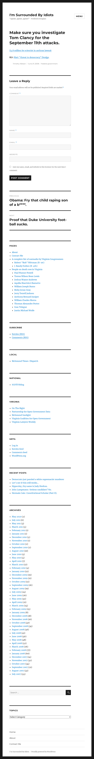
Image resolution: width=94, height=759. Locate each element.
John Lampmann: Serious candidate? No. (32, 489)
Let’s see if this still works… (25, 483)
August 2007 (18, 670)
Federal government (49, 64)
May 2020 (16, 516)
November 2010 (19, 540)
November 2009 (20, 578)
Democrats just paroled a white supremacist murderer (38, 479)
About (15, 252)
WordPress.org (19, 456)
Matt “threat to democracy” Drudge (31, 57)
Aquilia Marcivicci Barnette (27, 283)
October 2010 (18, 544)
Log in (15, 445)
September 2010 (20, 547)
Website (13, 154)
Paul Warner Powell (23, 273)
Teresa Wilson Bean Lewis (26, 276)
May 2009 (17, 599)
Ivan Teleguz (20, 307)
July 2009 (16, 592)
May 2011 (16, 523)
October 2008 (18, 623)
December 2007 (19, 657)
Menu (79, 16)
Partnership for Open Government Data (31, 411)
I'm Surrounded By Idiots (31, 15)
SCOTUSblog (18, 384)
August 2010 (18, 551)
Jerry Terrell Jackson (24, 293)
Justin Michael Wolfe (24, 310)
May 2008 (16, 640)
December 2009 (19, 575)
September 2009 (20, 585)
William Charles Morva (25, 300)
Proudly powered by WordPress (43, 752)
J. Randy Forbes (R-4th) (25, 266)
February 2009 (19, 609)
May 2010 (16, 557)
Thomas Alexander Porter (26, 303)
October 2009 (18, 581)
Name (13, 130)
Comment (15, 94)
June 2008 (17, 636)
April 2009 (17, 602)
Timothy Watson (19, 64)
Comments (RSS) (20, 337)
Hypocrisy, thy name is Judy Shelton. (29, 486)
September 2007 (20, 667)
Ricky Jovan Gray (22, 290)
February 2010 (19, 568)
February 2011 (18, 530)
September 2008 (20, 626)
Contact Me (17, 255)
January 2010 (18, 571)
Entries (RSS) (18, 334)
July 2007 (16, 674)
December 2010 (19, 537)
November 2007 (19, 660)
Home (12, 732)
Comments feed (19, 452)
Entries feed (18, 449)
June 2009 (17, 595)
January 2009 (18, 612)
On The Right (18, 408)
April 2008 (17, 643)
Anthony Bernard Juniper (26, 297)
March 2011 (17, 527)
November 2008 (19, 619)
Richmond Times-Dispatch (25, 361)
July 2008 (16, 633)
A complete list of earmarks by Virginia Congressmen (37, 259)
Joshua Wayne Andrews (25, 279)
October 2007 (18, 664)
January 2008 (18, 653)
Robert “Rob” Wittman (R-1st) (29, 262)
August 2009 (18, 588)
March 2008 (18, 646)
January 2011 (18, 534)
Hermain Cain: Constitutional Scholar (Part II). (34, 493)
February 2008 (19, 650)
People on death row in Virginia (27, 269)
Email (13, 142)
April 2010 (17, 561)
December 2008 (19, 616)
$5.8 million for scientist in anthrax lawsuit (30, 50)
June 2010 (16, 554)
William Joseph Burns (24, 286)
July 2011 (16, 520)
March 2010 (17, 564)
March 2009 (18, 605)
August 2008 (18, 629)
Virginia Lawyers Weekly (24, 422)
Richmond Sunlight (21, 415)
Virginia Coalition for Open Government (31, 418)
